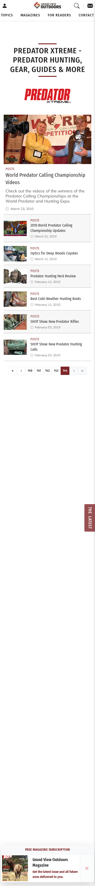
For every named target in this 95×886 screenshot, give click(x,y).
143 (56, 371)
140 (30, 371)
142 (47, 371)
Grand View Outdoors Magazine (50, 862)
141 (39, 371)
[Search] (77, 6)
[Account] (5, 6)
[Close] (87, 868)
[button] (7, 15)
